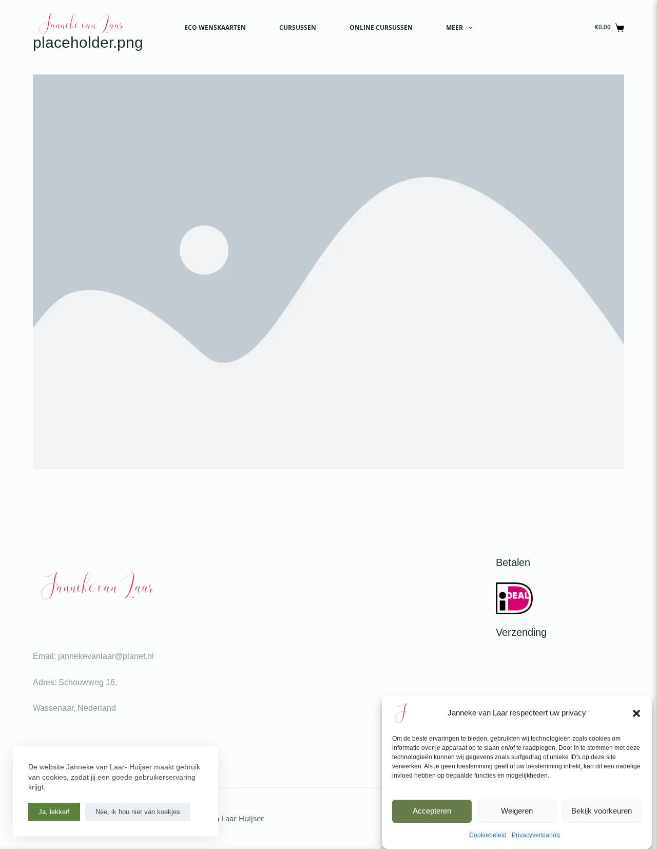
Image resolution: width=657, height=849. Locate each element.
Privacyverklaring (536, 835)
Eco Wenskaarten (215, 27)
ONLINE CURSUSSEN (381, 27)
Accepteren (432, 810)
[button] (636, 713)
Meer (454, 27)
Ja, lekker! (54, 812)
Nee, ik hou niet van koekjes (137, 812)
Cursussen (297, 27)
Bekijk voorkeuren (601, 810)
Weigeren (517, 810)
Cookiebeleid (488, 835)
